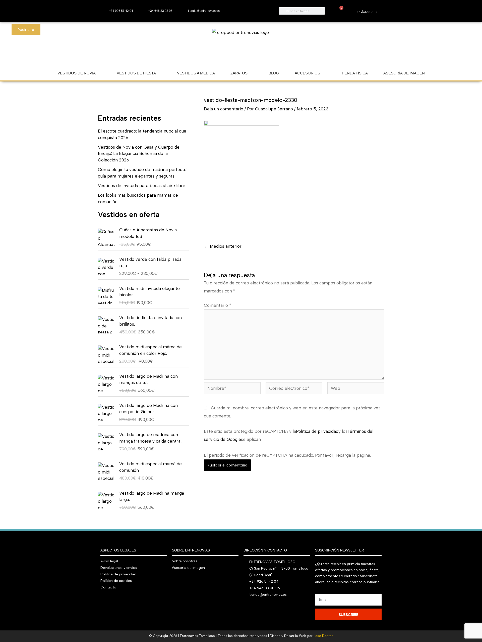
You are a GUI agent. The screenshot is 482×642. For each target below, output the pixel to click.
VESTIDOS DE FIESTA (136, 73)
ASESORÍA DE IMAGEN (404, 73)
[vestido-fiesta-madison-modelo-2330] (241, 176)
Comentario (217, 305)
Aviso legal (109, 561)
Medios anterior (223, 246)
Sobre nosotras (184, 561)
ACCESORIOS (307, 73)
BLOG (274, 73)
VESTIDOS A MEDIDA (196, 73)
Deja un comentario (223, 108)
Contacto (108, 587)
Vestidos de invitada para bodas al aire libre (141, 185)
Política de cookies (116, 581)
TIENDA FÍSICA (354, 73)
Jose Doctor (323, 636)
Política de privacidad (317, 431)
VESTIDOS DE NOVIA (76, 73)
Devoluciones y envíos (118, 568)
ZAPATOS (239, 73)
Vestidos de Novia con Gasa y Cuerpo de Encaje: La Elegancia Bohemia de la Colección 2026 (138, 153)
